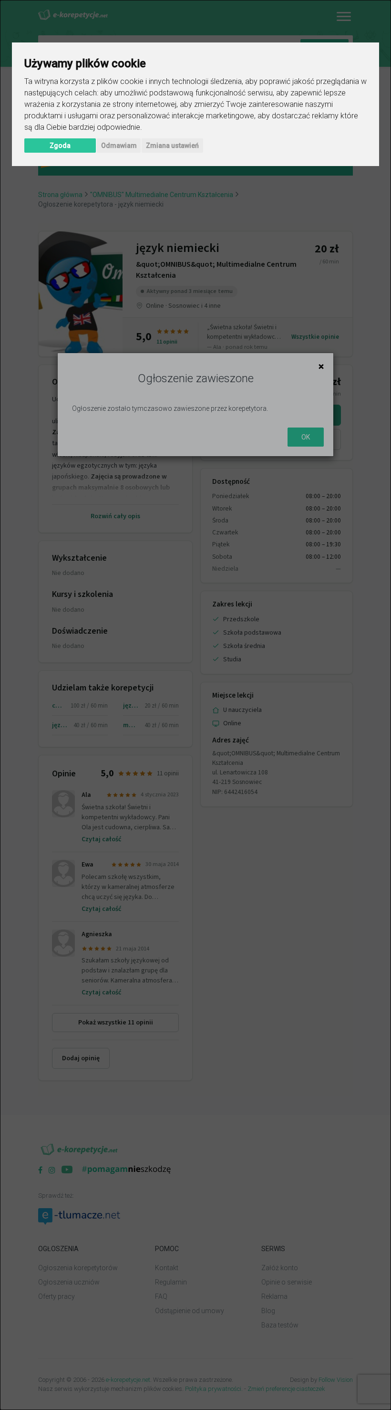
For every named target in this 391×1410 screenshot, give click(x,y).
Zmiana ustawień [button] (172, 145)
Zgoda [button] (60, 145)
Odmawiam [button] (119, 145)
